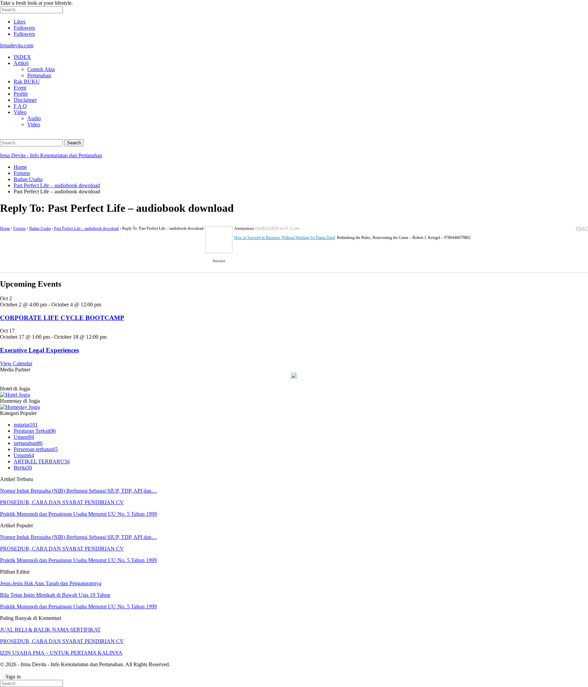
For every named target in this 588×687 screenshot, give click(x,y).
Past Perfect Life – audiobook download (86, 228)
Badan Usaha (40, 228)
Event (20, 88)
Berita (23, 467)
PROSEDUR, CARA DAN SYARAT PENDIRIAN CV (62, 502)
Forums (19, 228)
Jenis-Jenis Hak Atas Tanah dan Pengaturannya (50, 583)
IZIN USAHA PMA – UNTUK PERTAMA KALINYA (61, 653)
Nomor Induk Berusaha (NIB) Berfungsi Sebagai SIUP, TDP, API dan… (78, 491)
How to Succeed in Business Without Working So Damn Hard (284, 237)
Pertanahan (39, 75)
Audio (34, 118)
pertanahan (28, 443)
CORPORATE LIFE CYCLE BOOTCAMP (62, 317)
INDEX (22, 57)
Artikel (21, 63)
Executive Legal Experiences (39, 350)
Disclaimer (25, 100)
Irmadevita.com (16, 45)
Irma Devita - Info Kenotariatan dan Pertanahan (51, 155)
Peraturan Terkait (35, 431)
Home (5, 228)
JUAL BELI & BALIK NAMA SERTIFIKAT (50, 630)
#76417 (582, 228)
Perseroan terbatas (36, 449)
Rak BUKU (27, 81)
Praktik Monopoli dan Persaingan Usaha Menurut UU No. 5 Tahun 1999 (78, 514)
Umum (24, 437)
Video (20, 112)
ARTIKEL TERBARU (42, 461)
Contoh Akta (41, 69)
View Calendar (16, 363)
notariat (26, 425)
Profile (21, 94)
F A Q (20, 106)
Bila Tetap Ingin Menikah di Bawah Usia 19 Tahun (55, 595)
